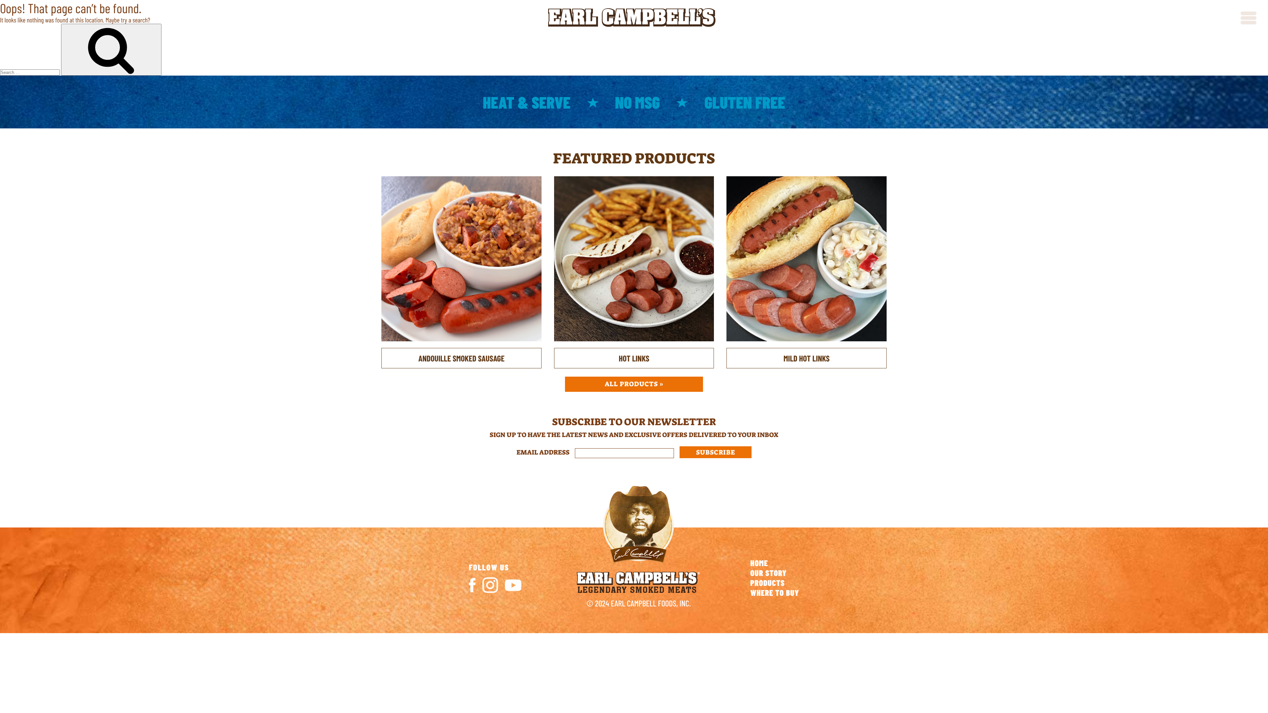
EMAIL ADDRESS (545, 452)
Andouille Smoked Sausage (461, 358)
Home (759, 563)
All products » (634, 384)
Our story (768, 573)
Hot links (634, 358)
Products (767, 583)
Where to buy (774, 592)
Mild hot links (807, 358)
